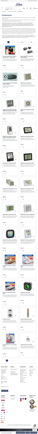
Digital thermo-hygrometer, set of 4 (10, 188)
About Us (21, 376)
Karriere (30, 375)
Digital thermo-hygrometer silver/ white (27, 110)
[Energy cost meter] (10, 313)
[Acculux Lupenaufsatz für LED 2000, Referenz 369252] (10, 77)
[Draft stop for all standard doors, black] (10, 286)
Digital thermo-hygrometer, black (27, 136)
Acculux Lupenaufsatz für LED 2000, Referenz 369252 (10, 83)
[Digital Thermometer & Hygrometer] (28, 208)
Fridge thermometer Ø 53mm (26, 344)
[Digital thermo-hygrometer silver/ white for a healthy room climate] (10, 130)
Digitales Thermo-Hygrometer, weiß (28, 240)
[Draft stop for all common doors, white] (28, 259)
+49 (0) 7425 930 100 (33, 0)
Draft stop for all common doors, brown (9, 266)
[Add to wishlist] (16, 53)
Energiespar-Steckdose (25, 292)
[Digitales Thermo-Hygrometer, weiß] (28, 234)
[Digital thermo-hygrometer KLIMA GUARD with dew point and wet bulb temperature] (10, 103)
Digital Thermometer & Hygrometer (28, 214)
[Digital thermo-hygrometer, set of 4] (10, 182)
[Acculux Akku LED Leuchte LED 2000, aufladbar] (28, 50)
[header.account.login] (30, 8)
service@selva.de (5, 0)
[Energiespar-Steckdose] (28, 286)
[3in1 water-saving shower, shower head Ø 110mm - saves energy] (10, 50)
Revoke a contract (5, 390)
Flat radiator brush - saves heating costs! (10, 345)
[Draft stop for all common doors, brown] (10, 259)
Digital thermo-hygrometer (26, 82)
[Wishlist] (27, 8)
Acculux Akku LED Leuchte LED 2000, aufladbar (27, 57)
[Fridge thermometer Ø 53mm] (28, 338)
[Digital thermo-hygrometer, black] (28, 130)
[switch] (35, 430)
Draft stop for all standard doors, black (9, 293)
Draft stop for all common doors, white (27, 266)
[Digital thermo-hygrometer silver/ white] (28, 103)
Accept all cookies (34, 432)
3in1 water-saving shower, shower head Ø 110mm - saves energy (9, 57)
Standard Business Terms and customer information (23, 370)
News (30, 374)
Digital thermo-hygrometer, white (27, 188)
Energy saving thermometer (26, 319)
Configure (27, 432)
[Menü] (36, 424)
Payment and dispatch (23, 375)
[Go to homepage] (19, 4)
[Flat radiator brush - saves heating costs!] (10, 338)
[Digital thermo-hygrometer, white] (28, 182)
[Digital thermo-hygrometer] (28, 77)
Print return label (22, 382)
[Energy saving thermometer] (28, 313)
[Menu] (2, 8)
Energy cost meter (6, 319)
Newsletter (31, 373)
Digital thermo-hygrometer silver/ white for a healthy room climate (9, 137)
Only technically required (20, 432)
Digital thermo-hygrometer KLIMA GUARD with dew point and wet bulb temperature (10, 110)
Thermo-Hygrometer (8, 28)
